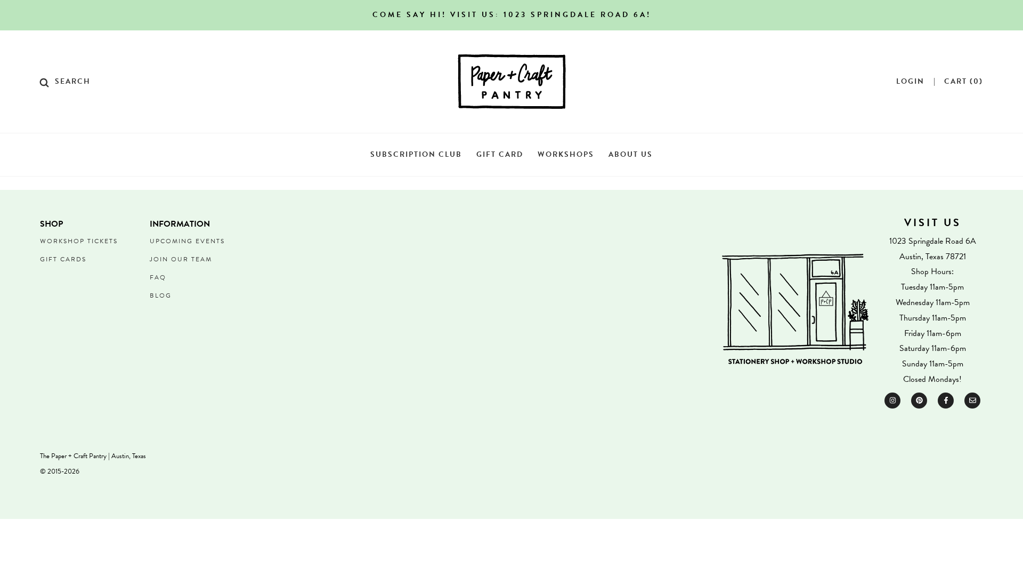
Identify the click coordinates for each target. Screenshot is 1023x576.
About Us (630, 154)
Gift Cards (63, 259)
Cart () (963, 81)
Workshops (566, 154)
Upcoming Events (187, 241)
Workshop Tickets (79, 241)
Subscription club (416, 154)
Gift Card (499, 154)
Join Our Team (181, 259)
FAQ (158, 277)
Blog (161, 295)
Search (73, 81)
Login (910, 81)
